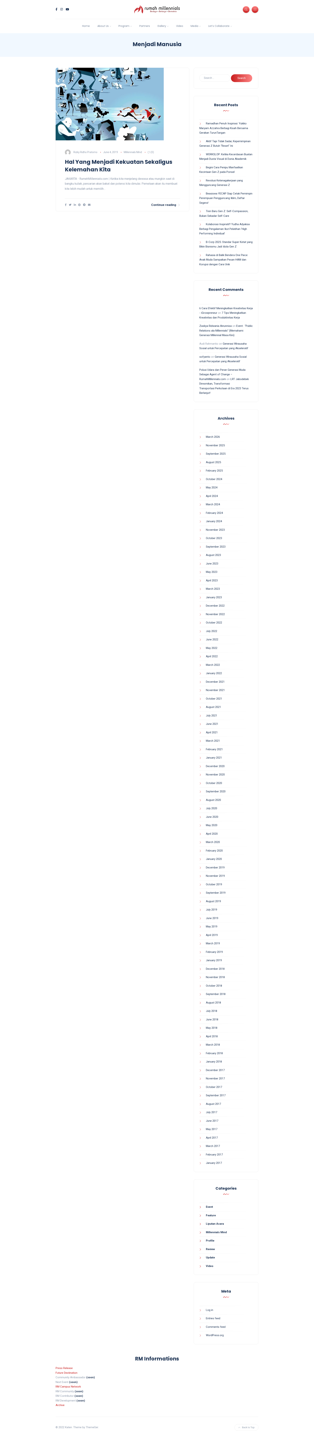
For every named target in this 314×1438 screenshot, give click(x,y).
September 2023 (216, 546)
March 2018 (213, 1044)
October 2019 (214, 884)
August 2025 (213, 462)
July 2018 (211, 1011)
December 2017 (215, 1070)
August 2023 (213, 555)
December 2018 (215, 968)
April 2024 (212, 496)
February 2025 (214, 470)
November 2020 (215, 774)
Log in (209, 1310)
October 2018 (214, 985)
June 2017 (212, 1120)
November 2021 (215, 690)
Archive (60, 1405)
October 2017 (214, 1087)
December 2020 (215, 766)
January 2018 (214, 1061)
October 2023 (214, 538)
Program (123, 26)
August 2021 (213, 707)
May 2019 (211, 926)
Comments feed (216, 1327)
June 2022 (212, 639)
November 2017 (215, 1078)
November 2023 (215, 529)
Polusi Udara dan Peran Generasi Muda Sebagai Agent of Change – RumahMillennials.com (222, 374)
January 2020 (214, 859)
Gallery (161, 26)
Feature (211, 1215)
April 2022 (212, 656)
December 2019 (215, 867)
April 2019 (212, 935)
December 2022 (215, 605)
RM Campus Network (68, 1386)
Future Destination (66, 1372)
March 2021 (213, 740)
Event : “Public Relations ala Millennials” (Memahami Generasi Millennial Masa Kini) (226, 330)
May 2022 (211, 648)
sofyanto (204, 356)
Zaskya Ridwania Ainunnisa (215, 326)
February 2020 (214, 850)
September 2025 (216, 453)
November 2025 (215, 445)
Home (86, 26)
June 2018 (212, 1019)
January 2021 (214, 757)
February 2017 (214, 1154)
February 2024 (214, 513)
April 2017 (212, 1137)
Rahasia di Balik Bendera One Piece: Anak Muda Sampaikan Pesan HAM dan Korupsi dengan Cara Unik (223, 259)
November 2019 (215, 876)
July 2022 (211, 631)
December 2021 (215, 681)
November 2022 (215, 614)
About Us (103, 26)
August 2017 (213, 1104)
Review (210, 1249)
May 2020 (211, 825)
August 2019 (213, 901)
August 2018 (213, 1002)
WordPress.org (215, 1335)
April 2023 (212, 580)
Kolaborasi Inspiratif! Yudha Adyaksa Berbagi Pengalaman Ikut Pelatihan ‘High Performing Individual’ (224, 229)
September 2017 (216, 1095)
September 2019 (216, 892)
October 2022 (214, 622)
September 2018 (216, 994)
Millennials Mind (133, 152)
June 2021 (212, 724)
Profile (210, 1240)
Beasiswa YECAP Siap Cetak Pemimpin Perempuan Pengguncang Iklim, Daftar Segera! (225, 198)
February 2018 (214, 1053)
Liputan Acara (215, 1223)
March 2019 (213, 943)
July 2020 (211, 808)
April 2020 (212, 833)
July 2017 (211, 1112)
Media (194, 26)
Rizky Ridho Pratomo (85, 152)
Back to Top (248, 1427)
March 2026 (213, 436)
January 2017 (214, 1163)
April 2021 (212, 732)
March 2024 (213, 504)
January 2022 (214, 673)
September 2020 (216, 791)
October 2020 (214, 783)
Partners (144, 26)
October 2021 (214, 698)
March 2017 (213, 1146)
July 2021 (211, 715)
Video (179, 26)
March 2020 (213, 842)
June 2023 (212, 563)
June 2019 (212, 918)
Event (209, 1207)
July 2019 (211, 909)
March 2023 (213, 588)
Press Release (64, 1368)
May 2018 (211, 1027)
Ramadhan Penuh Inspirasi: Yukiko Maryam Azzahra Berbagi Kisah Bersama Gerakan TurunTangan (223, 128)
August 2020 (213, 800)
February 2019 (214, 952)
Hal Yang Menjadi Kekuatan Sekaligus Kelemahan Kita (118, 165)
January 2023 (214, 597)
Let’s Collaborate (219, 26)
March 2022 (213, 665)
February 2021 (214, 749)
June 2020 (212, 816)
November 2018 (215, 977)
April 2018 (212, 1036)
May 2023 (211, 572)
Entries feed (213, 1318)
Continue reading (163, 205)
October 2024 (214, 479)
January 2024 (214, 521)
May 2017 (211, 1129)
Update (210, 1257)
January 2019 (214, 960)
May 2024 (211, 487)
